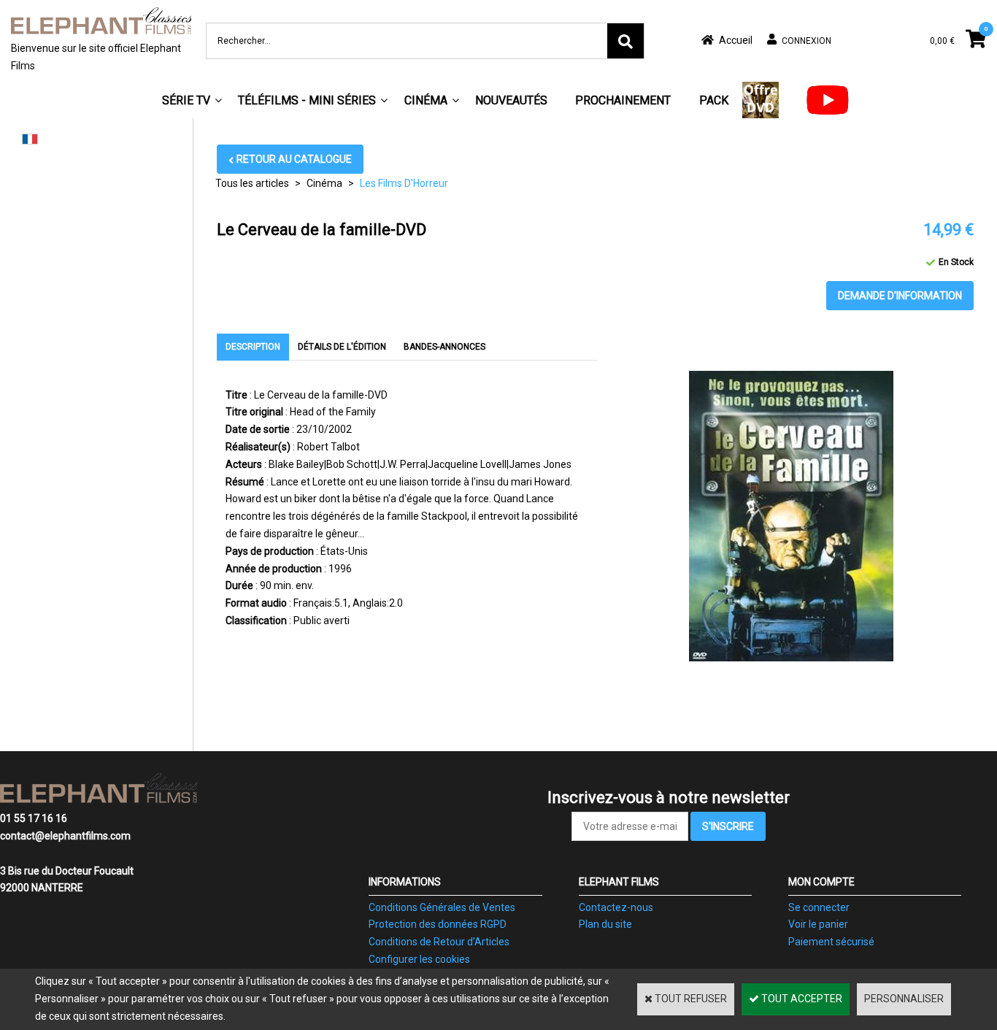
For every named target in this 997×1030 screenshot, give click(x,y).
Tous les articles (252, 183)
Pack (713, 100)
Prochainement (623, 100)
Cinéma (425, 100)
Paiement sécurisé (831, 942)
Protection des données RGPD (438, 924)
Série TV (186, 100)
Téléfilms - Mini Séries (307, 100)
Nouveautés (511, 100)
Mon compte (821, 882)
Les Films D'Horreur (404, 183)
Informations (405, 882)
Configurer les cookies (419, 959)
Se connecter (819, 907)
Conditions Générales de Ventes (442, 907)
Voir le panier (818, 924)
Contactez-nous (616, 907)
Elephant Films (619, 882)
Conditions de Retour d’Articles (439, 942)
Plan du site (605, 924)
